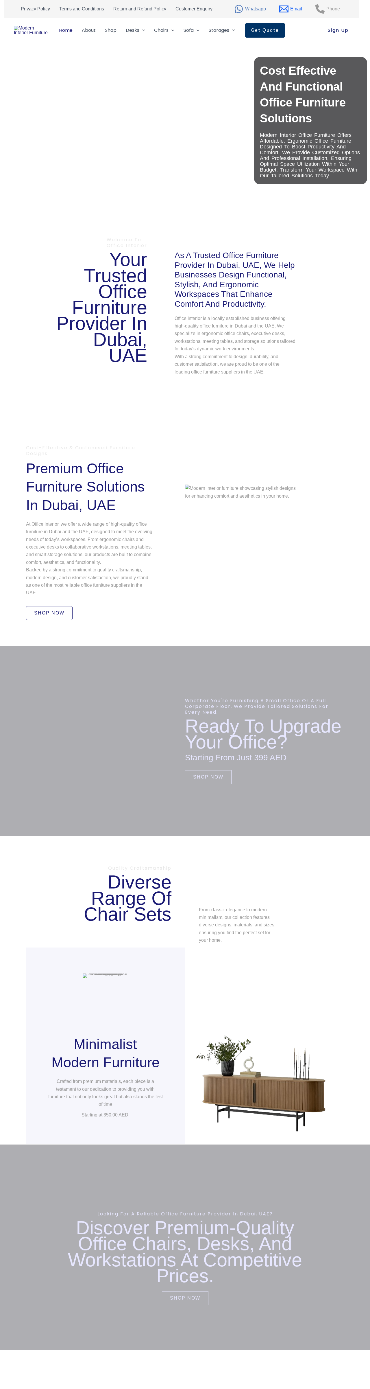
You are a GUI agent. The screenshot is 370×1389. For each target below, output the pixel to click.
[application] (142, 30)
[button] (265, 30)
